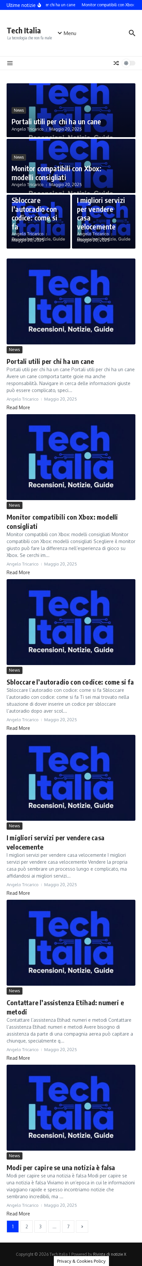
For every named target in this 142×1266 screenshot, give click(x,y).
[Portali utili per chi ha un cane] (71, 301)
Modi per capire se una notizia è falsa (61, 1167)
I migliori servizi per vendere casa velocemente (101, 213)
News (19, 110)
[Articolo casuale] (116, 63)
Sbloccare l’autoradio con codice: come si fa (34, 213)
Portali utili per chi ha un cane (56, 121)
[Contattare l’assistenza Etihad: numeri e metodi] (71, 943)
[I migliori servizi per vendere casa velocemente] (71, 778)
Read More (18, 407)
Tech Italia (24, 30)
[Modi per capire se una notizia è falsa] (71, 1108)
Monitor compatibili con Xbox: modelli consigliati (56, 172)
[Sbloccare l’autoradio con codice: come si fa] (71, 622)
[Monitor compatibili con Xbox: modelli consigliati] (71, 457)
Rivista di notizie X (109, 1254)
